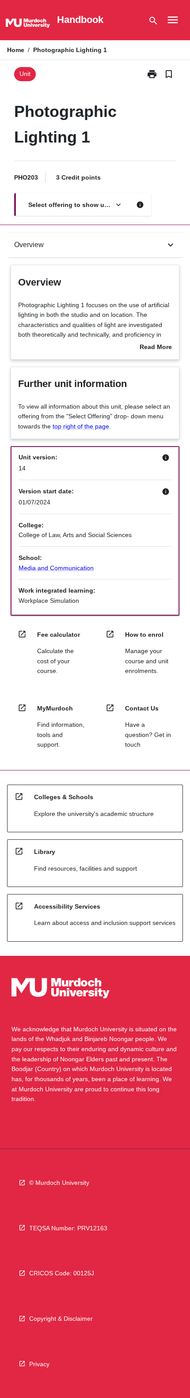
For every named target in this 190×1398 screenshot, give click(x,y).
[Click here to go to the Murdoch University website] (28, 25)
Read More (156, 347)
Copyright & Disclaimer (61, 1318)
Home (15, 49)
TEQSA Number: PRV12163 (68, 1228)
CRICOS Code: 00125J (61, 1273)
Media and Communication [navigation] (56, 567)
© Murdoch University (59, 1182)
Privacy (39, 1364)
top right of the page (81, 426)
